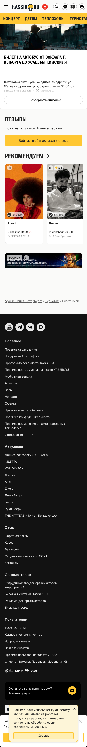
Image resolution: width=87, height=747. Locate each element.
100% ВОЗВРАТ (16, 628)
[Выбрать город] (65, 6)
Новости (11, 396)
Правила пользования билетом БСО (31, 655)
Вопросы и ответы (18, 641)
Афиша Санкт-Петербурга (23, 301)
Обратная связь (16, 536)
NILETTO (11, 461)
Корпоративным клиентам (24, 634)
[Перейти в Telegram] (19, 327)
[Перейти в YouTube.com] (9, 327)
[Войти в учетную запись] (82, 6)
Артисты (11, 383)
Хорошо (43, 735)
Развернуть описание (45, 100)
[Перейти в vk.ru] (30, 327)
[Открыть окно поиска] (56, 6)
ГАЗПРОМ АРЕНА (18, 236)
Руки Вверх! (13, 509)
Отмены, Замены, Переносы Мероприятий (36, 661)
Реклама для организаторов (25, 601)
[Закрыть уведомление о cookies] (74, 708)
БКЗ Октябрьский (60, 236)
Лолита (10, 475)
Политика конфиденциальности (27, 417)
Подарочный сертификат (23, 356)
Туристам (52, 301)
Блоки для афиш (16, 607)
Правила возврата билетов (24, 410)
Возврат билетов (17, 648)
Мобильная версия (18, 376)
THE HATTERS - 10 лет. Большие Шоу (31, 515)
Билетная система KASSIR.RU (26, 594)
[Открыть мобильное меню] (6, 7)
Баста (9, 502)
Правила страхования (21, 349)
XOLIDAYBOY (14, 468)
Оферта (10, 403)
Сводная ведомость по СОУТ (26, 556)
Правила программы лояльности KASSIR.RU (37, 369)
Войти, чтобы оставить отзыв (43, 140)
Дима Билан (13, 495)
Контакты (11, 563)
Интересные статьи (19, 434)
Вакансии (12, 549)
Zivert (9, 488)
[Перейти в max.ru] (41, 327)
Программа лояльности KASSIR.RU (30, 363)
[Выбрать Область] (73, 6)
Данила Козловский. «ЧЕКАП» (26, 455)
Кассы (9, 542)
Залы (8, 390)
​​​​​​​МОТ (8, 482)
